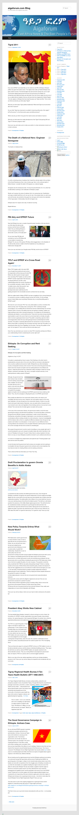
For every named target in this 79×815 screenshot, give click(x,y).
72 (49, 462)
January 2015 (60, 109)
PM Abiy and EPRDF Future (21, 217)
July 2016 (59, 93)
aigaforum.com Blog (19, 8)
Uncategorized (15, 130)
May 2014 (59, 118)
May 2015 (59, 105)
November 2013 (60, 125)
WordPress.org (60, 145)
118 (50, 217)
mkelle (24, 713)
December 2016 (60, 91)
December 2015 (60, 99)
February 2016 (60, 97)
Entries (60, 141)
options (67, 155)
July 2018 (59, 81)
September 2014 (61, 114)
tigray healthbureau (36, 713)
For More (25, 696)
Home (9, 38)
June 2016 (59, 94)
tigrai (27, 713)
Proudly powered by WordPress (39, 807)
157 (50, 138)
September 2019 (61, 80)
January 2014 (60, 122)
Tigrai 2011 (13, 44)
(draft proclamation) (13, 490)
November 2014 (60, 110)
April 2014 (59, 120)
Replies (21, 130)
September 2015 (61, 101)
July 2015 (59, 102)
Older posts (11, 802)
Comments (61, 143)
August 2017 (60, 86)
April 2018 (59, 83)
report (45, 750)
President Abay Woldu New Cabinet (25, 608)
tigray (30, 713)
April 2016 (59, 96)
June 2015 (59, 104)
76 (49, 45)
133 (50, 260)
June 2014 (59, 117)
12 (49, 672)
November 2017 (60, 84)
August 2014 (60, 115)
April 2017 (59, 88)
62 (49, 720)
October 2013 (60, 127)
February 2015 (60, 107)
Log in (58, 140)
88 (49, 608)
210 (50, 527)
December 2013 (60, 123)
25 (49, 343)
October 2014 (60, 112)
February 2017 (60, 89)
